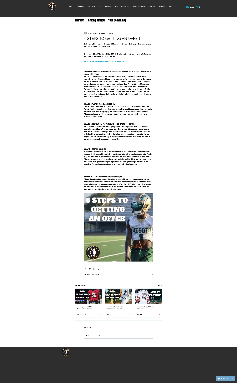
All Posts (79, 20)
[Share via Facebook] (85, 269)
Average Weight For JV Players (146, 308)
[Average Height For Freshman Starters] (118, 296)
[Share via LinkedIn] (94, 269)
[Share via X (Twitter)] (90, 269)
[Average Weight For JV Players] (148, 296)
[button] (198, 7)
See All (160, 285)
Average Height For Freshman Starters (114, 308)
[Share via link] (99, 269)
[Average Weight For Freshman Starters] (88, 296)
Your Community (117, 20)
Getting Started (96, 20)
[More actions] (152, 33)
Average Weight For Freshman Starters (85, 308)
